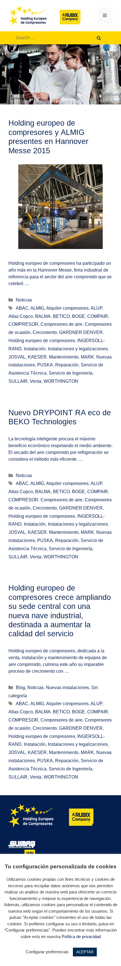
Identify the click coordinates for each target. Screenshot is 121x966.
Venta (35, 381)
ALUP (96, 308)
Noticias (24, 300)
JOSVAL (17, 357)
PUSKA (45, 364)
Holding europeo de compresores (41, 340)
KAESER (37, 357)
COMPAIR (97, 316)
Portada (19, 51)
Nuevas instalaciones (67, 687)
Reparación (67, 364)
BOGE (78, 316)
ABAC (22, 308)
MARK (87, 357)
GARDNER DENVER (81, 332)
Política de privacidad (81, 936)
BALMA (43, 316)
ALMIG (37, 308)
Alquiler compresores (67, 308)
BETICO (61, 316)
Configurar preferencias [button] (47, 951)
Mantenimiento (64, 357)
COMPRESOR (23, 324)
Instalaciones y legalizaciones (78, 348)
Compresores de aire (61, 324)
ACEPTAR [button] (84, 952)
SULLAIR (18, 381)
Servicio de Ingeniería (70, 373)
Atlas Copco (20, 316)
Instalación (35, 348)
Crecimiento (45, 332)
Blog (20, 687)
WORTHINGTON (61, 381)
